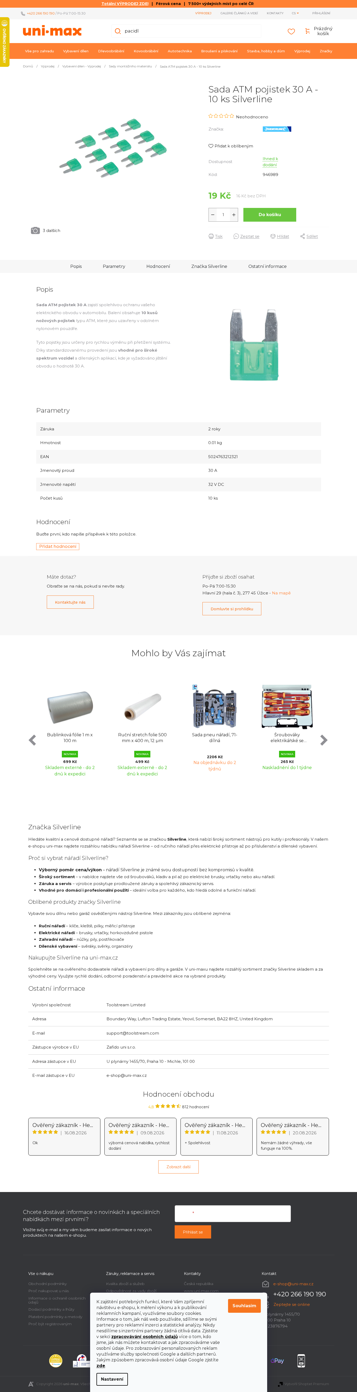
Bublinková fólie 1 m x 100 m (70, 737)
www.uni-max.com (201, 1290)
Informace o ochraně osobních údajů (57, 1300)
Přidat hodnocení (57, 546)
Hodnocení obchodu (178, 1094)
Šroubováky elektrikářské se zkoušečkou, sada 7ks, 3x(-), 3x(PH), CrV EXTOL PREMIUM (287, 738)
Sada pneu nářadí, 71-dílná (214, 737)
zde (100, 1365)
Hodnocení (158, 266)
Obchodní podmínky (47, 1283)
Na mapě (281, 592)
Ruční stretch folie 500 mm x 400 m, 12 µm (142, 737)
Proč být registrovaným (50, 1323)
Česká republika (198, 1283)
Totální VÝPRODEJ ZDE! (125, 3)
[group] (70, 729)
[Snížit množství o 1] (213, 214)
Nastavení (112, 1379)
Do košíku (270, 214)
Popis (76, 266)
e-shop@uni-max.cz (293, 1283)
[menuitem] (39, 51)
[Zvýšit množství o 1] (234, 214)
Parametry (114, 266)
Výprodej (203, 13)
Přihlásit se (193, 1232)
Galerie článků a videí (239, 13)
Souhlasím (244, 1305)
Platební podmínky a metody (55, 1316)
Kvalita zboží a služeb (125, 1283)
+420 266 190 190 (41, 13)
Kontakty (275, 13)
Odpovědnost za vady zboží (131, 1290)
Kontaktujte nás (70, 602)
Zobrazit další (178, 1167)
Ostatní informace (267, 266)
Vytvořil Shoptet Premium (307, 1384)
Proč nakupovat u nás (48, 1290)
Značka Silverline (209, 266)
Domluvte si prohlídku (232, 609)
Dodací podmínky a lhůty (51, 1309)
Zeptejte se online (291, 1304)
